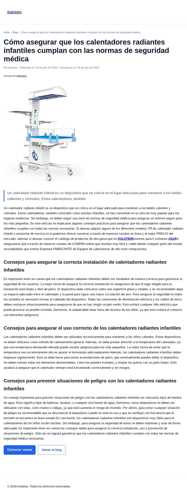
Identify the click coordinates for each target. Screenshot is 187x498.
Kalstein (14, 12)
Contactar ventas (19, 449)
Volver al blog (52, 450)
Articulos (21, 75)
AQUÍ (172, 239)
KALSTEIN (125, 239)
